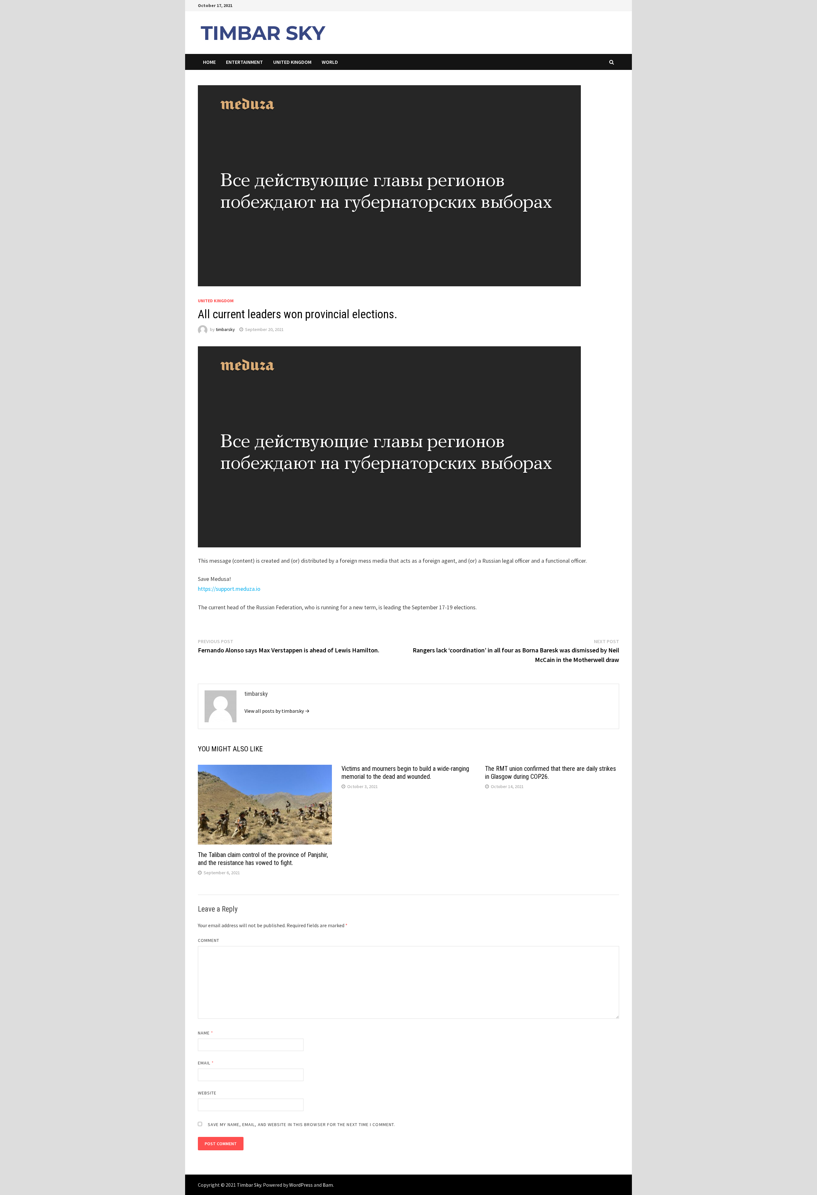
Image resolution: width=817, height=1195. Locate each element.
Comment (209, 940)
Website (207, 1093)
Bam (328, 1185)
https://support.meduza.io (229, 588)
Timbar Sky (249, 1185)
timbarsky (225, 329)
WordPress (301, 1185)
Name (205, 1033)
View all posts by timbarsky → (277, 711)
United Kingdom (292, 62)
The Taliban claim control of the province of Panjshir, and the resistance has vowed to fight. (263, 859)
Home (209, 62)
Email (206, 1063)
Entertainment (244, 62)
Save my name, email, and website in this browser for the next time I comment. (301, 1124)
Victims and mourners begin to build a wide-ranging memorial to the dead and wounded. (405, 772)
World (330, 62)
